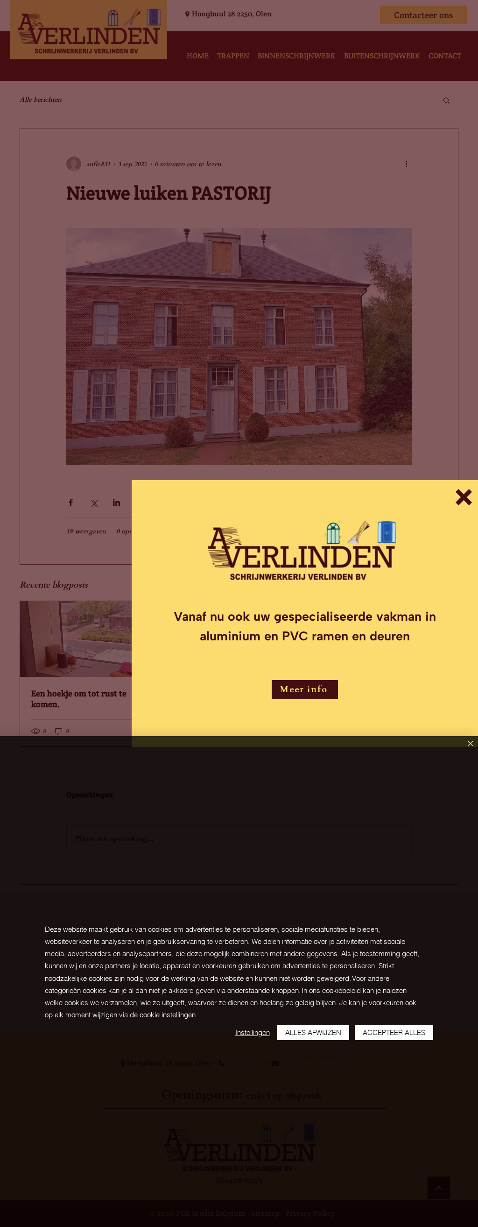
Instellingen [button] (252, 1032)
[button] (464, 497)
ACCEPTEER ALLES (394, 1032)
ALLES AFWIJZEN (313, 1032)
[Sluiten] (470, 744)
